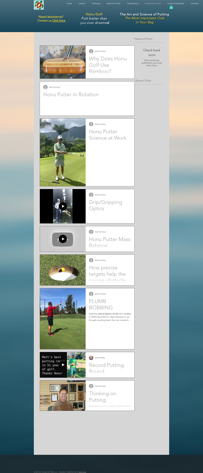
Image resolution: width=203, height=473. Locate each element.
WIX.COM (82, 472)
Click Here (58, 20)
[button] (70, 3)
